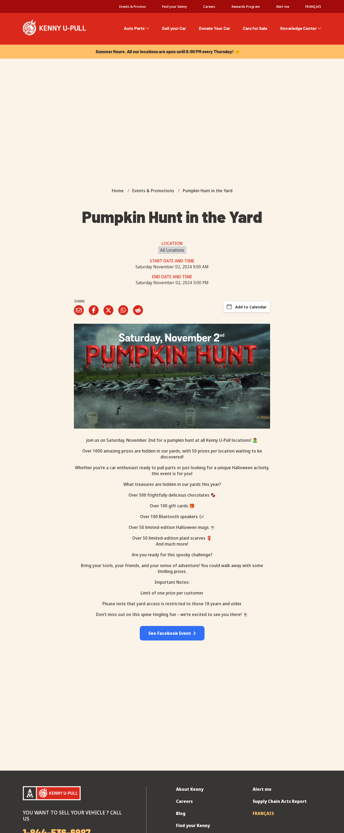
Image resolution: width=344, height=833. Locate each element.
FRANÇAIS (313, 6)
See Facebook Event (170, 633)
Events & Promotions (153, 191)
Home (118, 191)
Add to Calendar (251, 306)
